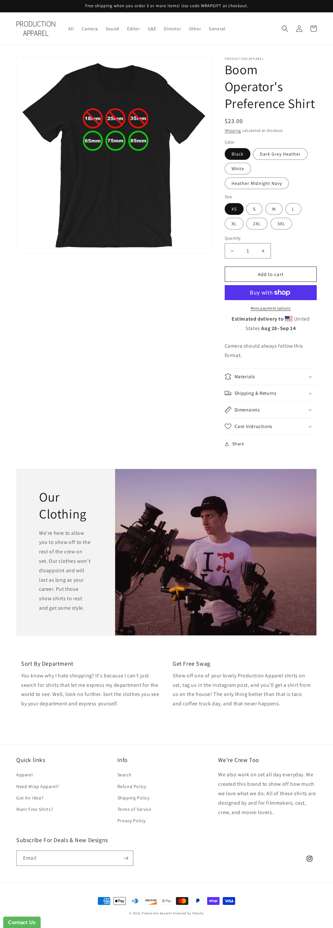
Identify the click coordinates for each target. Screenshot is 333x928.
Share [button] (238, 444)
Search (124, 775)
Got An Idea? (29, 798)
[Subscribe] (126, 858)
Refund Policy (131, 786)
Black (238, 154)
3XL (281, 224)
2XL (257, 224)
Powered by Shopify (188, 913)
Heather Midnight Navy (257, 183)
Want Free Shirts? (34, 809)
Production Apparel (157, 913)
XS (234, 209)
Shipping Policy (133, 798)
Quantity (233, 238)
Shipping (233, 130)
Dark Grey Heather (280, 154)
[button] (285, 28)
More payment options (271, 308)
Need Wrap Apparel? (37, 786)
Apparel (24, 775)
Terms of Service (134, 809)
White (238, 169)
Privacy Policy (131, 821)
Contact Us (22, 922)
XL (234, 224)
